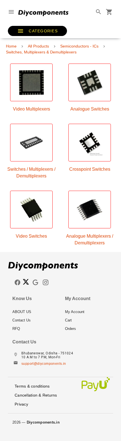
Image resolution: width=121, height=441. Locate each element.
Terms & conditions (32, 386)
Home (11, 46)
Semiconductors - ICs (79, 46)
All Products (38, 46)
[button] (37, 31)
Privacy (21, 404)
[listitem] (34, 312)
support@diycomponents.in (43, 364)
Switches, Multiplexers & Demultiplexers (41, 52)
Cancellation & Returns (36, 395)
